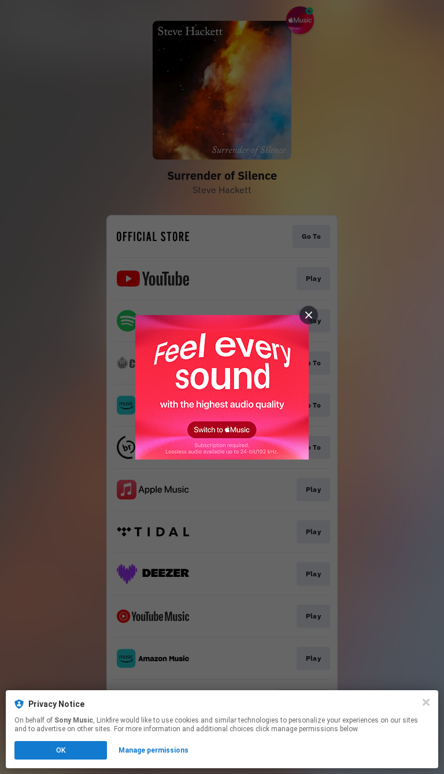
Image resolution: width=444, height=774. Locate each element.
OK (60, 750)
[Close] (426, 702)
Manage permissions (153, 750)
